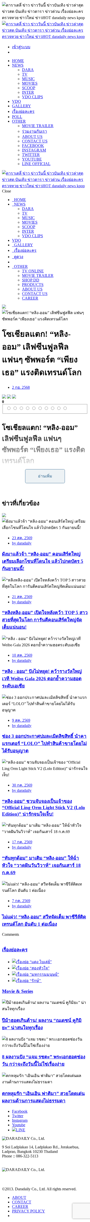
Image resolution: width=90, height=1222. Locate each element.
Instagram (20, 1120)
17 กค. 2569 (22, 842)
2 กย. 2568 (21, 387)
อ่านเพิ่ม (45, 476)
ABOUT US (32, 136)
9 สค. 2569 (21, 720)
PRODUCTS (33, 284)
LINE (20, 1130)
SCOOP (28, 88)
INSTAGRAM (34, 150)
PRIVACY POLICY (28, 1211)
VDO (16, 101)
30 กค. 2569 (22, 785)
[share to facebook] (4, 397)
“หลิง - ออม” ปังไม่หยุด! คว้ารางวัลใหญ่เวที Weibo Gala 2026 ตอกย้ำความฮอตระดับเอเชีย (42, 679)
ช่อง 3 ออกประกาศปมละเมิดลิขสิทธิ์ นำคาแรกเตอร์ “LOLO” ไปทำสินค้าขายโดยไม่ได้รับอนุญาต (44, 743)
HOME (18, 61)
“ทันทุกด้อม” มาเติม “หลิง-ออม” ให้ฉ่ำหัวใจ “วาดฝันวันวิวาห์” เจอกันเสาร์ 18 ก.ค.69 (41, 865)
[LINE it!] (14, 397)
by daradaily (22, 543)
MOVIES (30, 83)
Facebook (20, 1111)
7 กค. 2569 (21, 901)
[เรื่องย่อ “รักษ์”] (27, 981)
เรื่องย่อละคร (23, 111)
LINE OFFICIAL (36, 164)
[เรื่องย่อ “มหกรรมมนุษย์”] (35, 974)
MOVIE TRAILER (38, 126)
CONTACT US (35, 141)
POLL (17, 117)
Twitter (17, 1116)
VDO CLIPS (32, 97)
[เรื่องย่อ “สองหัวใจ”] (31, 968)
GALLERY (21, 106)
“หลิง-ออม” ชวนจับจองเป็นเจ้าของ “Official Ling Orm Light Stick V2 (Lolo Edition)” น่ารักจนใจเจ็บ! (43, 808)
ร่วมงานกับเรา (34, 131)
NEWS (18, 65)
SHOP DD (30, 280)
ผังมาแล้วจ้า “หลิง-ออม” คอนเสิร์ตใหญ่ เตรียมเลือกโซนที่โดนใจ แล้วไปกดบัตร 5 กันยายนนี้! (42, 561)
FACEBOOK (33, 145)
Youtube (18, 1125)
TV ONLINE (33, 271)
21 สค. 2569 (22, 597)
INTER (28, 92)
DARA (28, 70)
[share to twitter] (9, 397)
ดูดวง (17, 257)
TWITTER (31, 155)
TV (25, 74)
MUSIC (28, 79)
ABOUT (19, 1197)
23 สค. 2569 (22, 538)
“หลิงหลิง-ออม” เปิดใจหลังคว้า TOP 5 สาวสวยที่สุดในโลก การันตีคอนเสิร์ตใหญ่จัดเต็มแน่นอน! (45, 620)
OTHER (19, 121)
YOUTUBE (32, 159)
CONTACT (21, 1202)
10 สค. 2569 (22, 655)
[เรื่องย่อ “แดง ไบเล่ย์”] (32, 962)
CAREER (30, 298)
